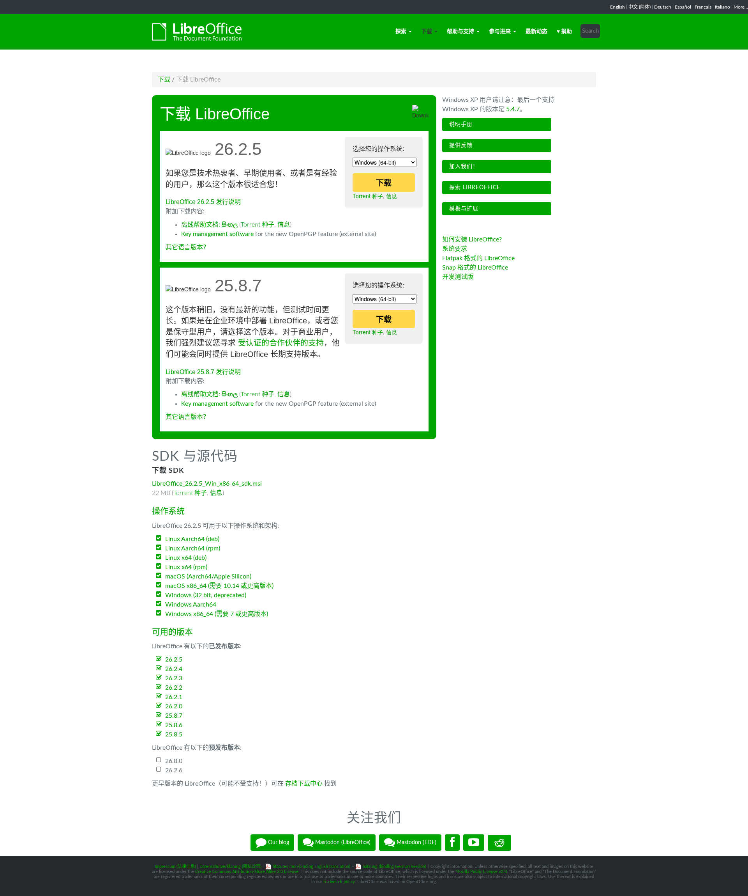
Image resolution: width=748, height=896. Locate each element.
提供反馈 (460, 145)
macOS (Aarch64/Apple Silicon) (208, 576)
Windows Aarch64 (190, 604)
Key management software (217, 234)
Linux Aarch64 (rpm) (192, 548)
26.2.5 (173, 659)
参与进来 (500, 31)
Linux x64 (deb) (185, 558)
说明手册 (460, 124)
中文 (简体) (639, 7)
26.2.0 (173, 706)
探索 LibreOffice (473, 187)
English (617, 7)
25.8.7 (173, 716)
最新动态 (536, 31)
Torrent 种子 (368, 196)
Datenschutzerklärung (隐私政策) (230, 866)
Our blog (277, 842)
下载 (426, 31)
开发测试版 (457, 277)
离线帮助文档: (209, 225)
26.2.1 (173, 697)
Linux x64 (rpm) (186, 567)
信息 (391, 196)
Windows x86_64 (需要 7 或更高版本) (216, 614)
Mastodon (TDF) (415, 842)
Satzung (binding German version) (394, 866)
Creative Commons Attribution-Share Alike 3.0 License (246, 871)
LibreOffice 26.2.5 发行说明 (203, 202)
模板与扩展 (462, 208)
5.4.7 (513, 109)
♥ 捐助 (564, 31)
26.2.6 (173, 770)
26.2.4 (173, 669)
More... (741, 7)
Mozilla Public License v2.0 (481, 871)
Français (703, 7)
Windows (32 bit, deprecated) (205, 595)
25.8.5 (173, 734)
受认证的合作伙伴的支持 (281, 343)
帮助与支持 (460, 31)
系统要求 (454, 249)
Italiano (722, 7)
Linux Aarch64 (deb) (192, 539)
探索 (400, 31)
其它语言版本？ (187, 247)
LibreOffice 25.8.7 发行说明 (203, 372)
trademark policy (339, 882)
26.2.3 (173, 678)
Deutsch (662, 7)
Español (683, 7)
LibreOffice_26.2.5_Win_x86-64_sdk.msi (207, 484)
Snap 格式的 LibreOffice (475, 267)
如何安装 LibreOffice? (472, 239)
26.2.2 (173, 688)
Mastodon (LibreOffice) (342, 842)
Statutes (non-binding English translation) (311, 866)
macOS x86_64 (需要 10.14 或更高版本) (219, 586)
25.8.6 (173, 725)
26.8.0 (173, 761)
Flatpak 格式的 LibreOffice (478, 258)
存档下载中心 (304, 784)
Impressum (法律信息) (175, 866)
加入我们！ (462, 166)
